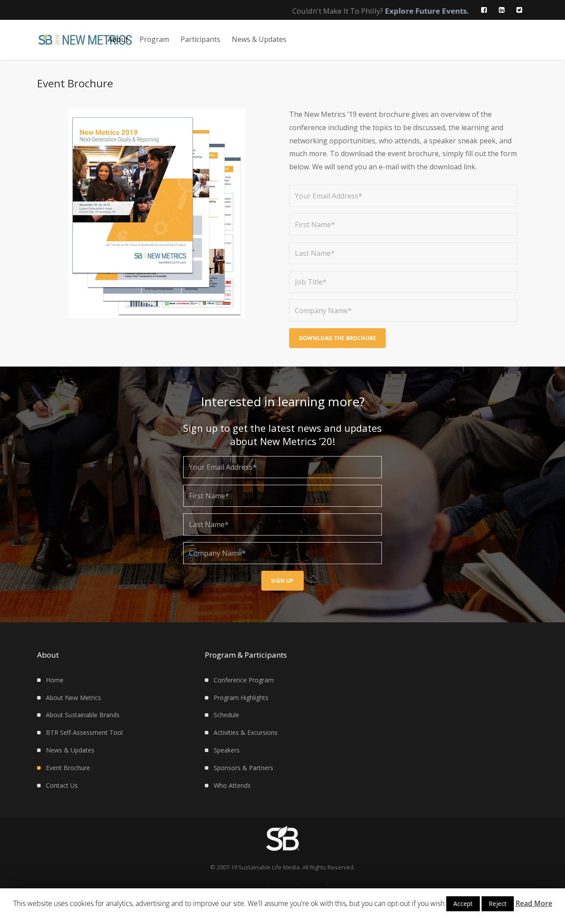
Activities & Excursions (246, 732)
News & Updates (70, 750)
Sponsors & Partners (243, 768)
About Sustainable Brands (83, 715)
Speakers (227, 750)
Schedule (226, 715)
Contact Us (62, 785)
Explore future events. (427, 11)
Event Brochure (68, 768)
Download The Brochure (337, 338)
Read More (534, 903)
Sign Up (282, 580)
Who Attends (232, 785)
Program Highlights (241, 697)
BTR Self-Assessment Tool (84, 732)
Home (55, 680)
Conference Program (244, 680)
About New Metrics (73, 697)
